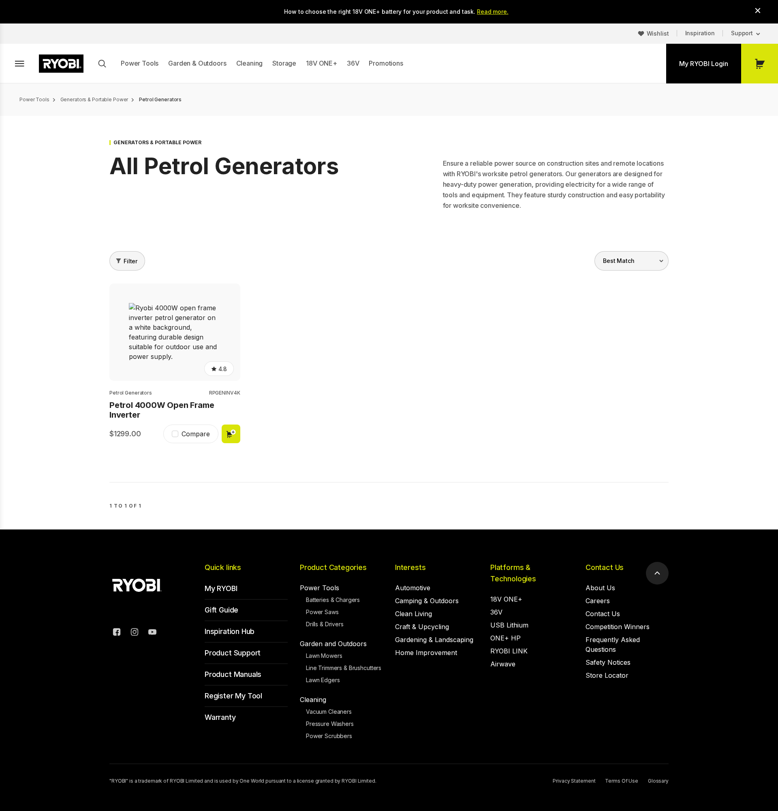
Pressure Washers (330, 723)
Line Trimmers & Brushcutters (343, 667)
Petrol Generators (130, 393)
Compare (196, 434)
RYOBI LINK (509, 651)
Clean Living (413, 614)
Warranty (220, 717)
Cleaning (249, 63)
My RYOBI (221, 588)
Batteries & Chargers (333, 599)
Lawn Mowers (324, 655)
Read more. (493, 11)
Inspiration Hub (229, 631)
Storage (284, 63)
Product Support (233, 653)
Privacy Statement (574, 781)
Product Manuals (233, 674)
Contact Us (605, 567)
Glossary (658, 781)
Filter (130, 261)
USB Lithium (509, 625)
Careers (598, 601)
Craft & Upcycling (422, 627)
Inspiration (700, 33)
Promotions (386, 63)
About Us (600, 588)
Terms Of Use (621, 781)
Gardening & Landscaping (434, 640)
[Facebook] (117, 633)
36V (353, 63)
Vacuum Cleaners (329, 711)
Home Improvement (426, 653)
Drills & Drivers (325, 624)
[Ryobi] (61, 63)
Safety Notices (608, 662)
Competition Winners (618, 627)
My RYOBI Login (703, 64)
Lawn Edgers (323, 680)
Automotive (412, 588)
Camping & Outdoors (427, 601)
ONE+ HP (505, 638)
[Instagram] (134, 633)
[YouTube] (152, 633)
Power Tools (139, 63)
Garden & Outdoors (197, 63)
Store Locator (607, 675)
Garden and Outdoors (333, 644)
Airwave (502, 664)
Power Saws (322, 611)
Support (742, 33)
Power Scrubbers (329, 735)
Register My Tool (233, 695)
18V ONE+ (321, 63)
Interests (410, 567)
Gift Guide (221, 610)
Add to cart (231, 434)
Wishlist (658, 33)
